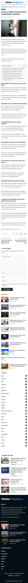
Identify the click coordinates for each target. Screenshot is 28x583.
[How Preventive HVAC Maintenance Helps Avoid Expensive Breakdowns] (5, 344)
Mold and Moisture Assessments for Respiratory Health (13, 68)
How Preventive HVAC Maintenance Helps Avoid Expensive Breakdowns (18, 343)
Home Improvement (6, 411)
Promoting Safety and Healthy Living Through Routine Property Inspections (13, 79)
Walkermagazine (16, 229)
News (2, 416)
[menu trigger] (3, 2)
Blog (2, 376)
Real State (4, 422)
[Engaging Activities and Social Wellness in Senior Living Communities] (5, 461)
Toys (2, 437)
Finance (3, 399)
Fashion (3, 396)
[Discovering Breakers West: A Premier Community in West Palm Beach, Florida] (5, 329)
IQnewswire (14, 464)
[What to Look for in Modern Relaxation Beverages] (5, 352)
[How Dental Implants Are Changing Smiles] (5, 482)
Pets (2, 419)
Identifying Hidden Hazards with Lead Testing (11, 76)
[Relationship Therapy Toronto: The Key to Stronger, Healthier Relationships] (5, 322)
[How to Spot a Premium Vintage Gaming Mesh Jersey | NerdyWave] (5, 314)
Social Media (4, 425)
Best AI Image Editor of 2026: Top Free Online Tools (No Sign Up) (17, 336)
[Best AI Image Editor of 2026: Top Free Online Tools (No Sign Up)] (5, 337)
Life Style (3, 414)
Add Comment (11, 17)
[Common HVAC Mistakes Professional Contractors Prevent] (5, 299)
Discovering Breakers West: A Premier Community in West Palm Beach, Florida (17, 328)
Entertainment (5, 393)
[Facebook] (13, 233)
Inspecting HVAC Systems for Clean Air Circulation (12, 71)
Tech (2, 431)
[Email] (25, 233)
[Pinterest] (21, 233)
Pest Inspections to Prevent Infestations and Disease (13, 75)
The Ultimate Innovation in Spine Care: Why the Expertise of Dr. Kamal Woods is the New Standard (18, 471)
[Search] (25, 2)
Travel (3, 440)
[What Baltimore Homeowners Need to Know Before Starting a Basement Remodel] (5, 366)
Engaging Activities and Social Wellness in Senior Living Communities (18, 460)
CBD (2, 381)
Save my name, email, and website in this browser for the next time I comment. (15, 284)
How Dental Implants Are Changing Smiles (16, 480)
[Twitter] (17, 233)
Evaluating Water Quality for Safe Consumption (12, 73)
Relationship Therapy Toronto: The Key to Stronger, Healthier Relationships (18, 320)
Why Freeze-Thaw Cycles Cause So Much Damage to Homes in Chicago (13, 358)
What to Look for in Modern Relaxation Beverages (17, 351)
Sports (3, 428)
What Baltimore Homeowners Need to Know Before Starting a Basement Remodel (18, 365)
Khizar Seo (14, 475)
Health (3, 9)
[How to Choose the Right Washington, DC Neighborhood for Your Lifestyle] (5, 307)
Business (3, 379)
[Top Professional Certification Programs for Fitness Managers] (5, 490)
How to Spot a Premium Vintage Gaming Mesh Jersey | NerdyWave (17, 313)
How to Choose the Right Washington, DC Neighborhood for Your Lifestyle (18, 305)
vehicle (3, 446)
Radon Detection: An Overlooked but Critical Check (12, 70)
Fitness (3, 402)
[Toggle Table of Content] (23, 66)
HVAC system (6, 126)
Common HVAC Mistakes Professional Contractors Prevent (17, 298)
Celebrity (3, 384)
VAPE (2, 443)
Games (3, 405)
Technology (4, 434)
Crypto (3, 387)
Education (3, 390)
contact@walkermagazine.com (13, 517)
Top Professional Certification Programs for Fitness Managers (18, 489)
